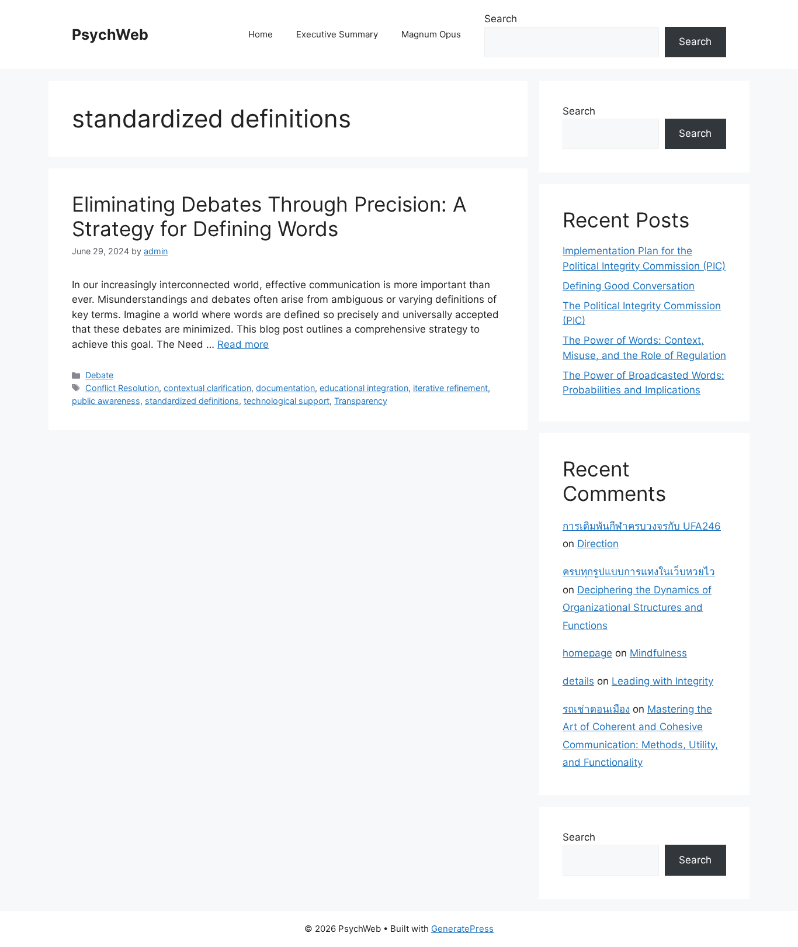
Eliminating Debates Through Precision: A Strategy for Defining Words (269, 216)
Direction (598, 543)
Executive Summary (337, 34)
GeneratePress (462, 928)
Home (260, 34)
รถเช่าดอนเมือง (596, 709)
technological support (286, 401)
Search (500, 19)
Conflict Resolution (122, 388)
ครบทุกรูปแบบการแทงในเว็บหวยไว (639, 572)
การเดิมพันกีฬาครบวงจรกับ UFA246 (642, 526)
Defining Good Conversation (629, 286)
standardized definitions (192, 401)
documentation (285, 388)
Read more (243, 344)
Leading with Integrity (662, 681)
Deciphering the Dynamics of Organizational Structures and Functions (637, 607)
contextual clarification (207, 388)
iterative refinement (450, 388)
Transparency (360, 401)
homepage (587, 653)
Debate (99, 375)
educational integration (364, 388)
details (578, 681)
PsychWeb (110, 34)
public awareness (106, 401)
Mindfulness (658, 653)
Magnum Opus (431, 34)
